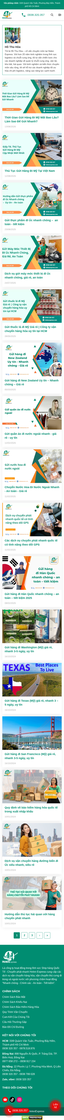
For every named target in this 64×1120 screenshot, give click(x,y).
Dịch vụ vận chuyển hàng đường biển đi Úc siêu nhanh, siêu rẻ (31, 862)
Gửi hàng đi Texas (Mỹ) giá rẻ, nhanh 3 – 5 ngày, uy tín (31, 702)
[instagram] (19, 1099)
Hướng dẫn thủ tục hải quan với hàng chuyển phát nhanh (30, 916)
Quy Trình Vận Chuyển (14, 1012)
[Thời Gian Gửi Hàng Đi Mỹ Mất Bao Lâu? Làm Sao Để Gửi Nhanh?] (32, 96)
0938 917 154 (27, 1061)
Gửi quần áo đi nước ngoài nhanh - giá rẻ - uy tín (30, 435)
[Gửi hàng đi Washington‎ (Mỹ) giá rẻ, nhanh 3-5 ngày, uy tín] (32, 626)
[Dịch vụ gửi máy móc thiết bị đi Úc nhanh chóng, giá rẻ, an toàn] (32, 252)
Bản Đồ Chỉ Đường (13, 1027)
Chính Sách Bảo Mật (13, 997)
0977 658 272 (10, 1061)
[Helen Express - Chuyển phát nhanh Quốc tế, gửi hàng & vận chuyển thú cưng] (7, 15)
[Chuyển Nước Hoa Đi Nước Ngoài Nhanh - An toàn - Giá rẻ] (32, 466)
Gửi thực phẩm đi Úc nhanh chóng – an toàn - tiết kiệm (31, 222)
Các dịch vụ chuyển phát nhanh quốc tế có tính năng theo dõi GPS (31, 542)
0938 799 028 (27, 1074)
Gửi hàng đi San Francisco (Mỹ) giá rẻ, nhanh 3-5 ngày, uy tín (30, 756)
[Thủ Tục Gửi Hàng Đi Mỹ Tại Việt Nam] (32, 150)
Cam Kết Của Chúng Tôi (16, 1017)
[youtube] (5, 1099)
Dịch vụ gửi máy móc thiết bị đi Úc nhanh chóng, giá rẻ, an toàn (27, 275)
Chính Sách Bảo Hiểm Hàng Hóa (20, 1007)
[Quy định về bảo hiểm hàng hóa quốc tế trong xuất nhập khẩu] (32, 786)
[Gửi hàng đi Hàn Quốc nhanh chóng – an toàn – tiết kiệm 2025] (32, 573)
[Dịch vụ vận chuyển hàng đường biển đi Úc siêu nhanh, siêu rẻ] (32, 840)
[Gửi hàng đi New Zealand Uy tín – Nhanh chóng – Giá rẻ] (32, 359)
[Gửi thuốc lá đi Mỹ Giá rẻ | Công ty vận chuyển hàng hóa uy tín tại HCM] (32, 306)
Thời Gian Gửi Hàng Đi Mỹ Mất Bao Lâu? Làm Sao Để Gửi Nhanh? (32, 119)
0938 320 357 (10, 1074)
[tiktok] (12, 1099)
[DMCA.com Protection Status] (32, 1117)
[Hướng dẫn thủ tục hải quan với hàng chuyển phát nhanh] (32, 893)
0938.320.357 (36, 14)
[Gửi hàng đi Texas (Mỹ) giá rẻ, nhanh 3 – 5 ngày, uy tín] (32, 679)
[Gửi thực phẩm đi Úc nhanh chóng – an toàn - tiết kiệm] (32, 199)
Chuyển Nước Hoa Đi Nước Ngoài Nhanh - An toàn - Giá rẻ (32, 489)
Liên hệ (55, 1106)
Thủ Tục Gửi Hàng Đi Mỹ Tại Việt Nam (30, 170)
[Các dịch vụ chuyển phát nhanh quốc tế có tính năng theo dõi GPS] (32, 519)
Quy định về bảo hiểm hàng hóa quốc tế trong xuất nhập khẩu (31, 809)
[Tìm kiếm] (52, 14)
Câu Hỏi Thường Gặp (14, 1022)
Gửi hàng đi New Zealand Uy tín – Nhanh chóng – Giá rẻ (32, 382)
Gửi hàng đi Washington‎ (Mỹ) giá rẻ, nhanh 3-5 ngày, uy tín (29, 649)
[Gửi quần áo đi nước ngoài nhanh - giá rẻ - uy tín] (32, 413)
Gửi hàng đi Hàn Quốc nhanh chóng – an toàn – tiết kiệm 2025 (32, 596)
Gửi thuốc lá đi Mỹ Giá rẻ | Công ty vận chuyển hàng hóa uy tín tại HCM (30, 328)
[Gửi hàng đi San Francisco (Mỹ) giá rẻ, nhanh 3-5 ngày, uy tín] (32, 733)
